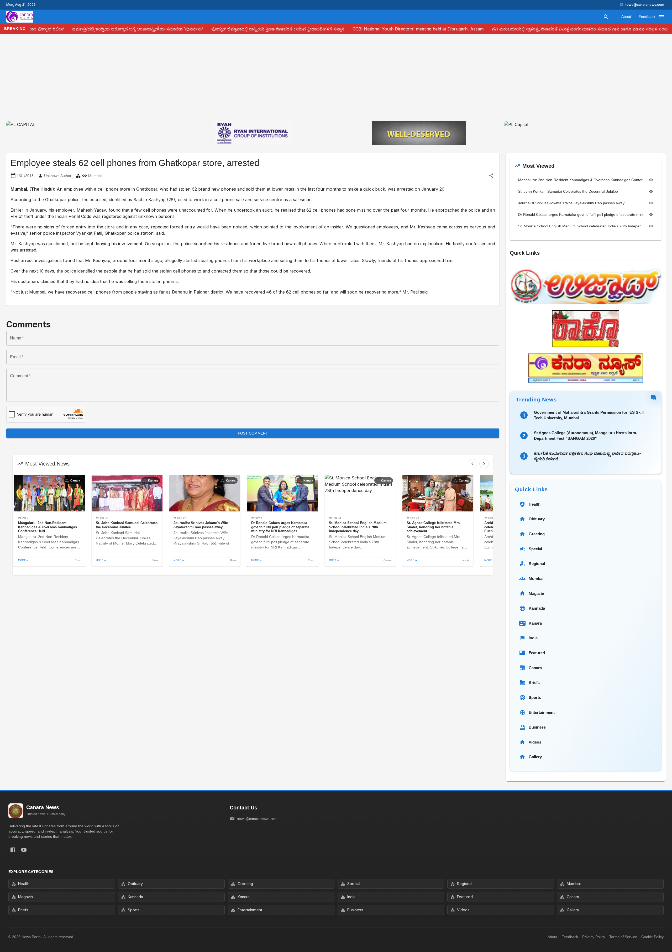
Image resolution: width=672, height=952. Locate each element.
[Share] (491, 176)
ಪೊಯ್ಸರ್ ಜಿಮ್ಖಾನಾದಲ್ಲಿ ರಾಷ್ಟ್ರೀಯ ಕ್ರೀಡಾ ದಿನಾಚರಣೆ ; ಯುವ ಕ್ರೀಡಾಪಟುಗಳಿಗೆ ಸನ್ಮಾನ (254, 29)
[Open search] (606, 17)
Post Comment (253, 433)
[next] (484, 463)
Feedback (647, 16)
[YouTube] (23, 849)
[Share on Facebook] (12, 849)
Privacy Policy (593, 937)
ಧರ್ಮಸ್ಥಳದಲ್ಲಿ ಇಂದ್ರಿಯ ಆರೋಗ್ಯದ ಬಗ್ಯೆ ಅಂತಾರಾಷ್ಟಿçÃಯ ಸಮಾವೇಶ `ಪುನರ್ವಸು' (114, 29)
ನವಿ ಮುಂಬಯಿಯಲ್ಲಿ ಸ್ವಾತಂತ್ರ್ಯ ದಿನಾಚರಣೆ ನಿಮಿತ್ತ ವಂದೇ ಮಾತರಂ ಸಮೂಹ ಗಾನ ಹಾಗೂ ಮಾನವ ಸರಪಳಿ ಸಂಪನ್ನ (558, 29)
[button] (49, 521)
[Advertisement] (336, 82)
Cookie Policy (652, 937)
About (626, 16)
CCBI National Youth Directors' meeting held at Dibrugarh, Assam (395, 29)
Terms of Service (623, 937)
